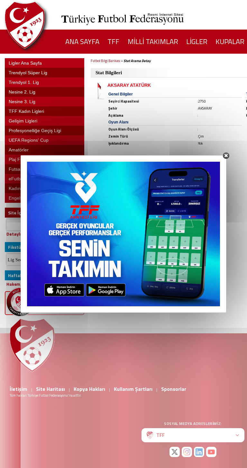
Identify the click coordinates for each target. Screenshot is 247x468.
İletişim (18, 389)
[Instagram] (187, 452)
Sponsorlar (173, 389)
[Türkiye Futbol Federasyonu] (35, 25)
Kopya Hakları (89, 389)
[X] (174, 452)
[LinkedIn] (199, 452)
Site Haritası (50, 389)
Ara (76, 224)
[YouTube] (211, 452)
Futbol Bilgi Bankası (105, 60)
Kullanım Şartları (133, 389)
